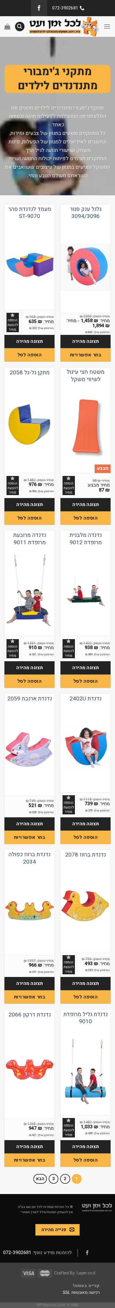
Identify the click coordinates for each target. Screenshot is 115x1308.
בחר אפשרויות (85, 354)
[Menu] (107, 26)
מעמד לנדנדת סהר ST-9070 (29, 213)
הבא (40, 1178)
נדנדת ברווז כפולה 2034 (29, 858)
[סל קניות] (7, 26)
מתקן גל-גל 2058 (30, 372)
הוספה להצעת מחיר (12, 325)
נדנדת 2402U (85, 698)
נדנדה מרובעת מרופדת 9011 (29, 539)
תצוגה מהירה (85, 341)
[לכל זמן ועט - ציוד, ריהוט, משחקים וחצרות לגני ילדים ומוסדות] (64, 26)
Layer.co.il (86, 1273)
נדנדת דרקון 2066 (30, 1014)
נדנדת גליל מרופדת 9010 (85, 1018)
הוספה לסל (29, 354)
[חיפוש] (19, 27)
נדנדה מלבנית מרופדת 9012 (86, 539)
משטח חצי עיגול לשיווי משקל (85, 375)
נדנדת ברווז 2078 (85, 855)
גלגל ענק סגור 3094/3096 (85, 213)
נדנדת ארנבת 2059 (29, 698)
